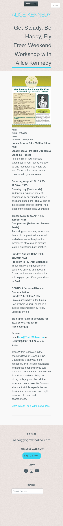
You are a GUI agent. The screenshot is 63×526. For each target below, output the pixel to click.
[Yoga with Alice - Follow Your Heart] (31, 16)
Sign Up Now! (31, 455)
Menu (28, 4)
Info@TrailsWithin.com (31, 337)
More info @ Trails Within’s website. (31, 406)
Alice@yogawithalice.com (31, 440)
